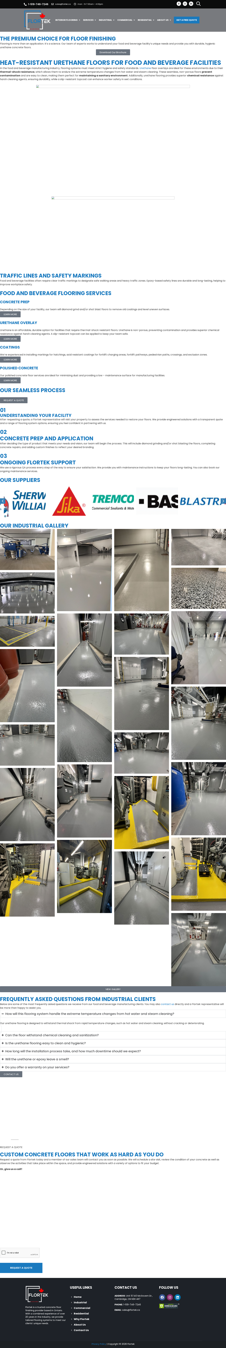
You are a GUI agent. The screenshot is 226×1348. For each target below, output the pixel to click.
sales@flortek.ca (63, 4)
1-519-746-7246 (38, 4)
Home (77, 1297)
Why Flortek (81, 1319)
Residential (81, 1313)
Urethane (145, 68)
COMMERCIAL (124, 20)
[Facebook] (162, 1297)
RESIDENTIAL (145, 20)
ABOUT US (163, 20)
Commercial (82, 1308)
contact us (167, 1004)
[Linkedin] (177, 1297)
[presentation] (20, 1253)
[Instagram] (185, 4)
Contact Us (81, 1330)
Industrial (80, 1302)
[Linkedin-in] (191, 4)
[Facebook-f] (179, 4)
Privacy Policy (99, 1344)
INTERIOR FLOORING (66, 20)
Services (88, 20)
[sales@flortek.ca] (52, 4)
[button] (2, 501)
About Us (80, 1324)
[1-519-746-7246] (25, 4)
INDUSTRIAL (105, 20)
